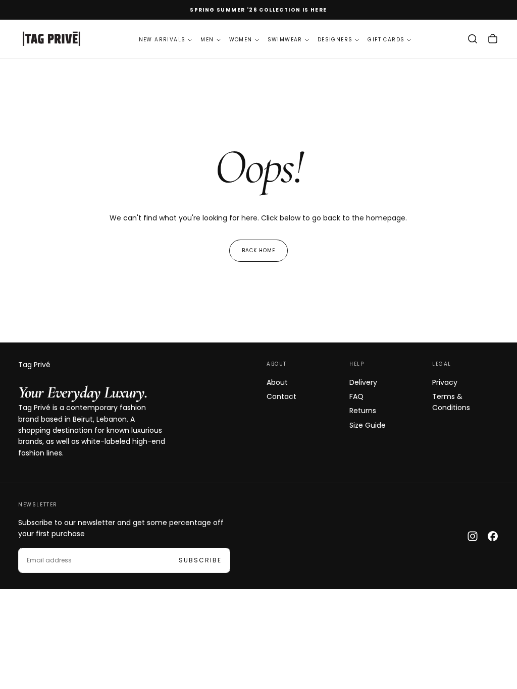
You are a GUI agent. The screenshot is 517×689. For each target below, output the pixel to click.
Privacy (444, 382)
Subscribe (200, 560)
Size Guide (367, 425)
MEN (207, 39)
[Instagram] (473, 536)
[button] (473, 39)
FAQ (356, 396)
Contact (281, 396)
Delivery (363, 382)
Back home (258, 250)
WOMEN (240, 39)
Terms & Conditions (451, 402)
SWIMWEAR (285, 39)
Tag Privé (34, 365)
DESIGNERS (335, 39)
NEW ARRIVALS (162, 39)
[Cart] (493, 39)
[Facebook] (493, 536)
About (277, 382)
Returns (362, 411)
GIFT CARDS (386, 39)
